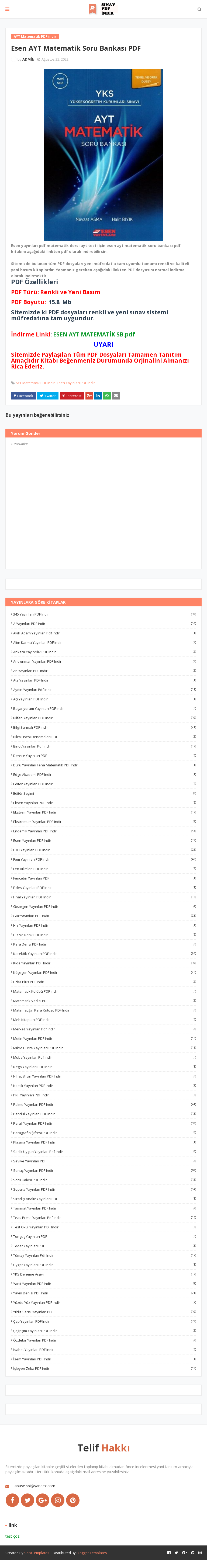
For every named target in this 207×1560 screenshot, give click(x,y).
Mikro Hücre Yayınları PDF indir (104, 1047)
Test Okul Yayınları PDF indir (104, 1227)
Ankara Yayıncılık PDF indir (104, 651)
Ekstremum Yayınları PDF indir (104, 821)
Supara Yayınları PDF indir (104, 1189)
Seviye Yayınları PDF (104, 1161)
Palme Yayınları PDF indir (104, 1104)
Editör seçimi (104, 793)
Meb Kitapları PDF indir (104, 1019)
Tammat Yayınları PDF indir (104, 1208)
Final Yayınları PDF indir (104, 897)
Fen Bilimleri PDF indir (104, 868)
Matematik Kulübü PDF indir (104, 991)
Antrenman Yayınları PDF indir (104, 661)
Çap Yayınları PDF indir (104, 1321)
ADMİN (28, 59)
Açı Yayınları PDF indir (104, 699)
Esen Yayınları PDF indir (76, 382)
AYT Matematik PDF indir (35, 382)
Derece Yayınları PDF (104, 755)
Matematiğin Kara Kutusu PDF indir (104, 1010)
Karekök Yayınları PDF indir (104, 953)
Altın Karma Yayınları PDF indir (104, 642)
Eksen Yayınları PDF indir (104, 802)
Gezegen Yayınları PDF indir (104, 906)
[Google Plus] (42, 1500)
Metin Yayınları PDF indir (104, 1038)
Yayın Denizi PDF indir (104, 1293)
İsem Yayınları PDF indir (104, 1359)
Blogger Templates (92, 1552)
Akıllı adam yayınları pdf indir (104, 633)
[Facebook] (12, 1500)
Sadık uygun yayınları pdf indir (104, 1151)
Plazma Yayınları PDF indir (104, 1142)
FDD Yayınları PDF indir (104, 849)
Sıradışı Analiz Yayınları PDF (104, 1198)
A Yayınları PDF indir (104, 623)
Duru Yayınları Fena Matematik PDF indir (104, 765)
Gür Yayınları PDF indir (104, 915)
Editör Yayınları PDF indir (104, 783)
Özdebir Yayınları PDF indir (104, 1340)
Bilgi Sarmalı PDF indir (104, 727)
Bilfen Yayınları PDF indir (104, 717)
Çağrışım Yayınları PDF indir (104, 1330)
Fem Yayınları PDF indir (104, 859)
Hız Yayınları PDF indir (104, 925)
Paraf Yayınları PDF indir (104, 1123)
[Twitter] (27, 1500)
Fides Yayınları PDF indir (104, 887)
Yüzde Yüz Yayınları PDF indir (104, 1302)
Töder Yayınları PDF (104, 1245)
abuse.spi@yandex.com (35, 1485)
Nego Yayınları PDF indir (104, 1066)
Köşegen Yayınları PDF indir (104, 972)
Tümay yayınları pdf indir (104, 1255)
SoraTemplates (36, 1552)
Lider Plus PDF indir (104, 981)
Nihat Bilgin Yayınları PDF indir (104, 1076)
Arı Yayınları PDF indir (104, 670)
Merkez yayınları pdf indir (104, 1029)
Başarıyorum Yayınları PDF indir (104, 708)
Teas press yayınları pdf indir (104, 1217)
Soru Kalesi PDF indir (104, 1179)
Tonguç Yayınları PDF (104, 1236)
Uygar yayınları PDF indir (104, 1264)
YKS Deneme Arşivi (104, 1274)
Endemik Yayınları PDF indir (104, 831)
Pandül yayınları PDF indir (104, 1113)
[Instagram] (57, 1500)
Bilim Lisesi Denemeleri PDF (104, 736)
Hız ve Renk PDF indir (104, 934)
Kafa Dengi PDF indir (104, 944)
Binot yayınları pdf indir (104, 746)
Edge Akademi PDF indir (104, 774)
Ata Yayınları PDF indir (104, 680)
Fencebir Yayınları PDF (104, 878)
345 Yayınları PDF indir (104, 614)
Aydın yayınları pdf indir (104, 689)
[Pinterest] (73, 1500)
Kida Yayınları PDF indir (104, 963)
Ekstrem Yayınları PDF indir (104, 812)
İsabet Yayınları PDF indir (104, 1349)
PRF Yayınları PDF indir (104, 1095)
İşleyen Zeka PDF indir (104, 1368)
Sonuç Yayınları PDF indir (104, 1170)
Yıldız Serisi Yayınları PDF (104, 1311)
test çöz (12, 1536)
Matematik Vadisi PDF (104, 1000)
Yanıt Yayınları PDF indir (104, 1283)
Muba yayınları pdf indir (104, 1057)
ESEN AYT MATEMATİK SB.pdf (94, 334)
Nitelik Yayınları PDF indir (104, 1085)
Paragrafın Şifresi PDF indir (104, 1132)
